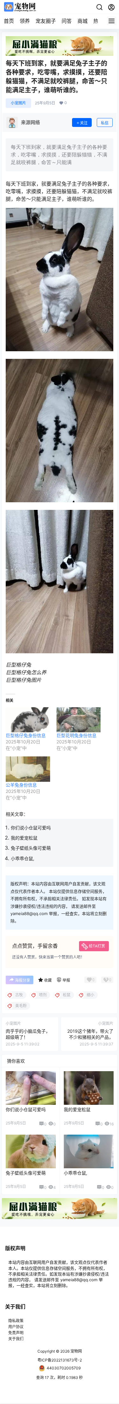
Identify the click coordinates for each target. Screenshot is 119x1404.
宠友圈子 (46, 21)
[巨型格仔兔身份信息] (28, 720)
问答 (67, 21)
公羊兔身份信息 (21, 785)
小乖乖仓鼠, (22, 858)
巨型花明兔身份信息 (76, 735)
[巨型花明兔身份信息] (78, 720)
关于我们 (15, 1338)
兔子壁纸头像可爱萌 (31, 848)
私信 (105, 123)
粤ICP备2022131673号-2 (59, 1360)
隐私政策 (15, 1320)
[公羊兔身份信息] (28, 769)
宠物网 (75, 1351)
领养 (25, 21)
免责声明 (15, 1332)
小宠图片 (18, 103)
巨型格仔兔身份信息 (26, 735)
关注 (84, 123)
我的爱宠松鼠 (24, 837)
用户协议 (15, 1326)
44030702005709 (64, 1368)
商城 (82, 21)
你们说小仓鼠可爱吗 (31, 827)
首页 (9, 21)
